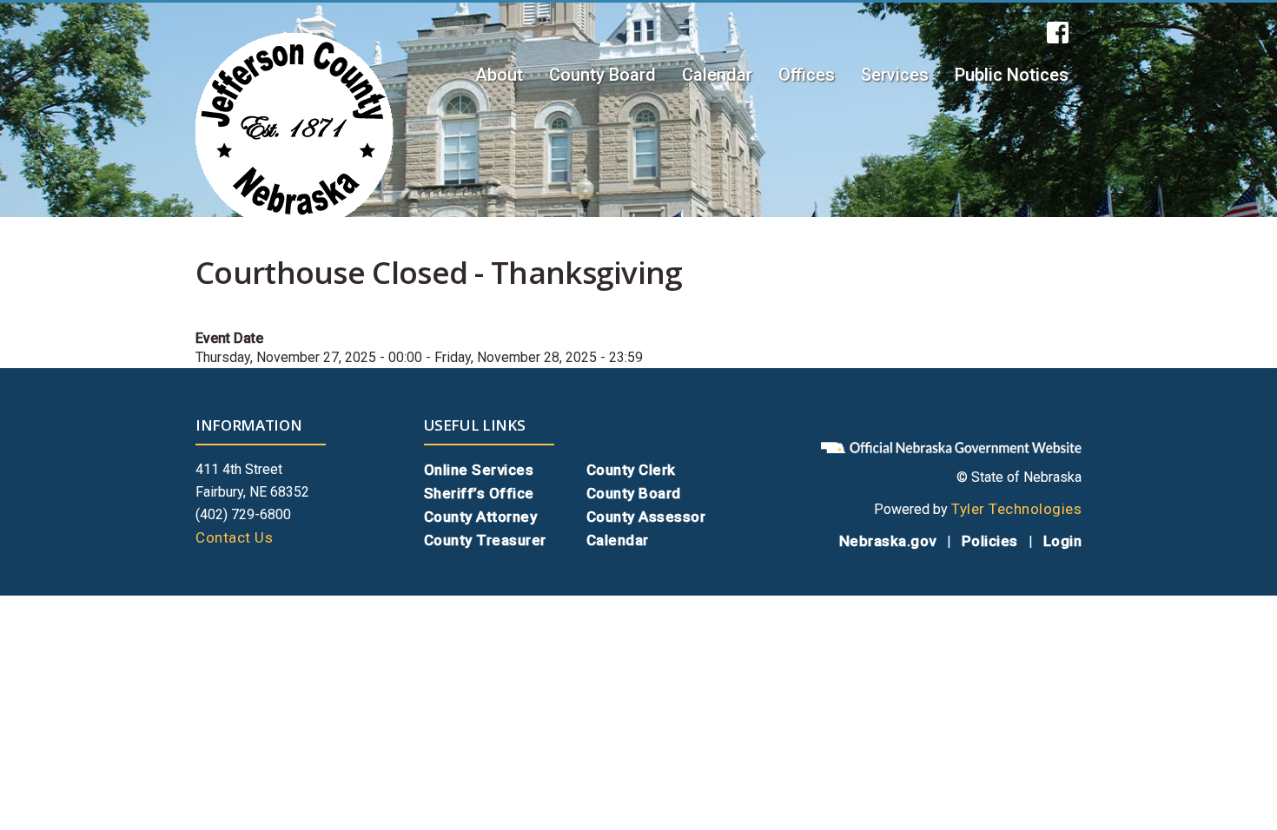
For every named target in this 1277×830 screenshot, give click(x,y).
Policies (990, 541)
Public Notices (1012, 74)
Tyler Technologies (1016, 508)
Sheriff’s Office (479, 493)
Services (895, 74)
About (499, 74)
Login (1062, 541)
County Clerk (631, 469)
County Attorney (481, 516)
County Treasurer (485, 540)
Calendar (717, 74)
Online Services (479, 469)
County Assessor (646, 516)
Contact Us (234, 537)
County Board (602, 74)
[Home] (294, 131)
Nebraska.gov (887, 541)
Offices (806, 74)
